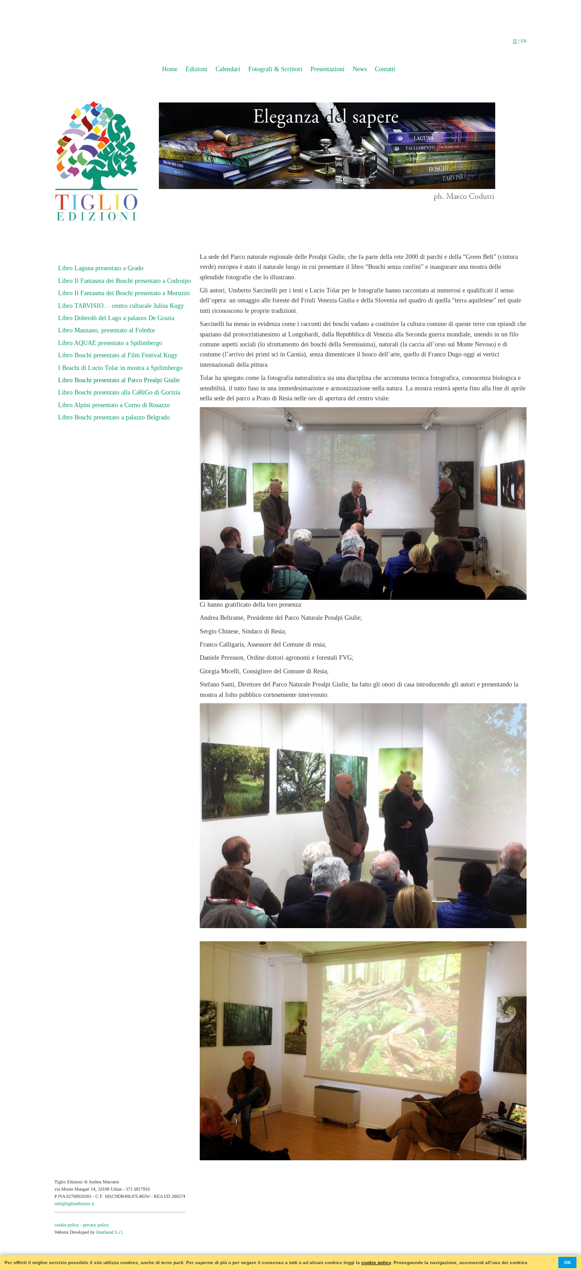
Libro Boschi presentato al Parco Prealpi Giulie (119, 380)
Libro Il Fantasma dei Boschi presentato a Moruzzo (124, 293)
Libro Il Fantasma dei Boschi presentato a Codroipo (124, 280)
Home (169, 69)
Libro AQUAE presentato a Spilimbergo (110, 343)
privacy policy (96, 1224)
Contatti (385, 69)
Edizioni (196, 69)
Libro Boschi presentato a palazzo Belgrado (114, 417)
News (360, 69)
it (515, 41)
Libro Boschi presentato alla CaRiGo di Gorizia (119, 392)
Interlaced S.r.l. (110, 1232)
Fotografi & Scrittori (275, 69)
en (524, 41)
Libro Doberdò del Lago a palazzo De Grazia (116, 318)
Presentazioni (327, 69)
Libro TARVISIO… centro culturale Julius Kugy (121, 305)
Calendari (228, 69)
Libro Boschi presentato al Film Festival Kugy (117, 355)
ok (567, 1262)
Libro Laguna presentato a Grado (100, 268)
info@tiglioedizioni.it (74, 1203)
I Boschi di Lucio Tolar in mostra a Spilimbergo (120, 368)
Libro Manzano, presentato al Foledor (106, 330)
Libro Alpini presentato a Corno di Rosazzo (114, 405)
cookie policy (66, 1224)
